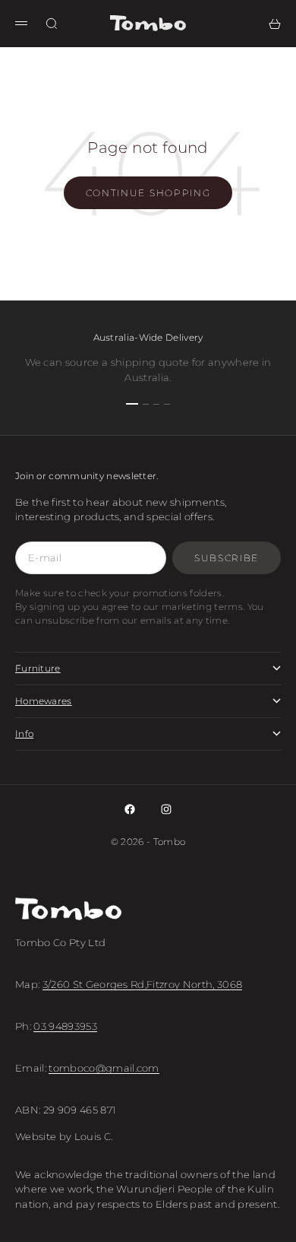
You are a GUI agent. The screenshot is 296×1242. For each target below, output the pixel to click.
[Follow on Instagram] (166, 809)
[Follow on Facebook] (130, 809)
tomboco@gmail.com (104, 1068)
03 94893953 (65, 1026)
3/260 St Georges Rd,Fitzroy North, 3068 (143, 984)
